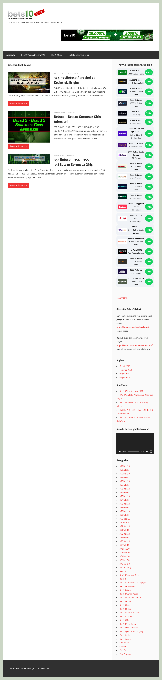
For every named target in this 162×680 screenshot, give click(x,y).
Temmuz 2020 (126, 370)
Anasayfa (10, 55)
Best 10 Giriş (125, 567)
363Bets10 (124, 545)
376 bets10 (124, 563)
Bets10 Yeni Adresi (127, 624)
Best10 (122, 571)
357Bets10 (124, 500)
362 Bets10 (124, 533)
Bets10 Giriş (57, 55)
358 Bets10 (124, 503)
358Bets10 (124, 507)
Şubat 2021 (124, 366)
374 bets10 (124, 556)
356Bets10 (124, 492)
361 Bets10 (124, 526)
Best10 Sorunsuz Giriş (129, 575)
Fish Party (123, 650)
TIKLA (148, 81)
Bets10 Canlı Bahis (127, 586)
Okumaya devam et (17, 103)
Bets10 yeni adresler (128, 627)
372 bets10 (124, 548)
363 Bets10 (124, 541)
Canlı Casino (125, 639)
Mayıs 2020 (124, 373)
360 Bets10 (124, 518)
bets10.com (121, 297)
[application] (135, 443)
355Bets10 (124, 485)
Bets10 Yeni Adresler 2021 (33, 55)
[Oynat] (119, 451)
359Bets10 (124, 515)
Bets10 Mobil (125, 601)
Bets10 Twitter (126, 616)
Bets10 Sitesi (125, 609)
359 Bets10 (124, 511)
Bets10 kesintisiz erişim (130, 597)
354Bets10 (124, 477)
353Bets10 (124, 470)
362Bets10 (124, 537)
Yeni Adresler (125, 654)
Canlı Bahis (124, 635)
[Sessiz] (147, 451)
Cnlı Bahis (123, 646)
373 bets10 (124, 552)
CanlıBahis (124, 642)
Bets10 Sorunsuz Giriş (79, 55)
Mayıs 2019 (124, 377)
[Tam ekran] (151, 451)
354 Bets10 (124, 473)
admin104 (74, 73)
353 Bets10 (124, 466)
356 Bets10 (124, 488)
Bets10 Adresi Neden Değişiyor (133, 582)
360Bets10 (124, 522)
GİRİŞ (148, 72)
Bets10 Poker (125, 605)
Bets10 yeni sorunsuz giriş (131, 631)
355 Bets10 (124, 481)
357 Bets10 (124, 496)
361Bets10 (124, 530)
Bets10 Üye (124, 620)
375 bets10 (124, 560)
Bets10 (122, 578)
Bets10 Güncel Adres (128, 594)
